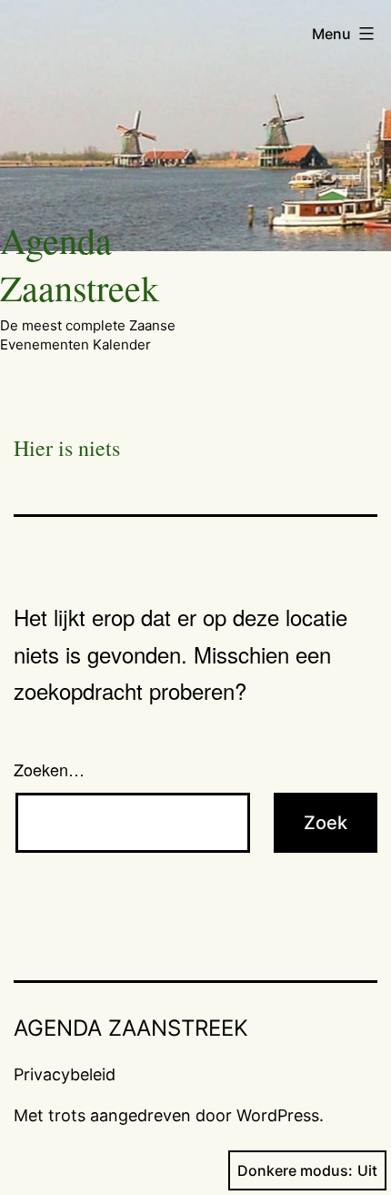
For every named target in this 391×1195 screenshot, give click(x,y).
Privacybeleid (64, 1074)
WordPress (277, 1115)
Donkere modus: (295, 1170)
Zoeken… (49, 769)
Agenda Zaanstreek (79, 263)
